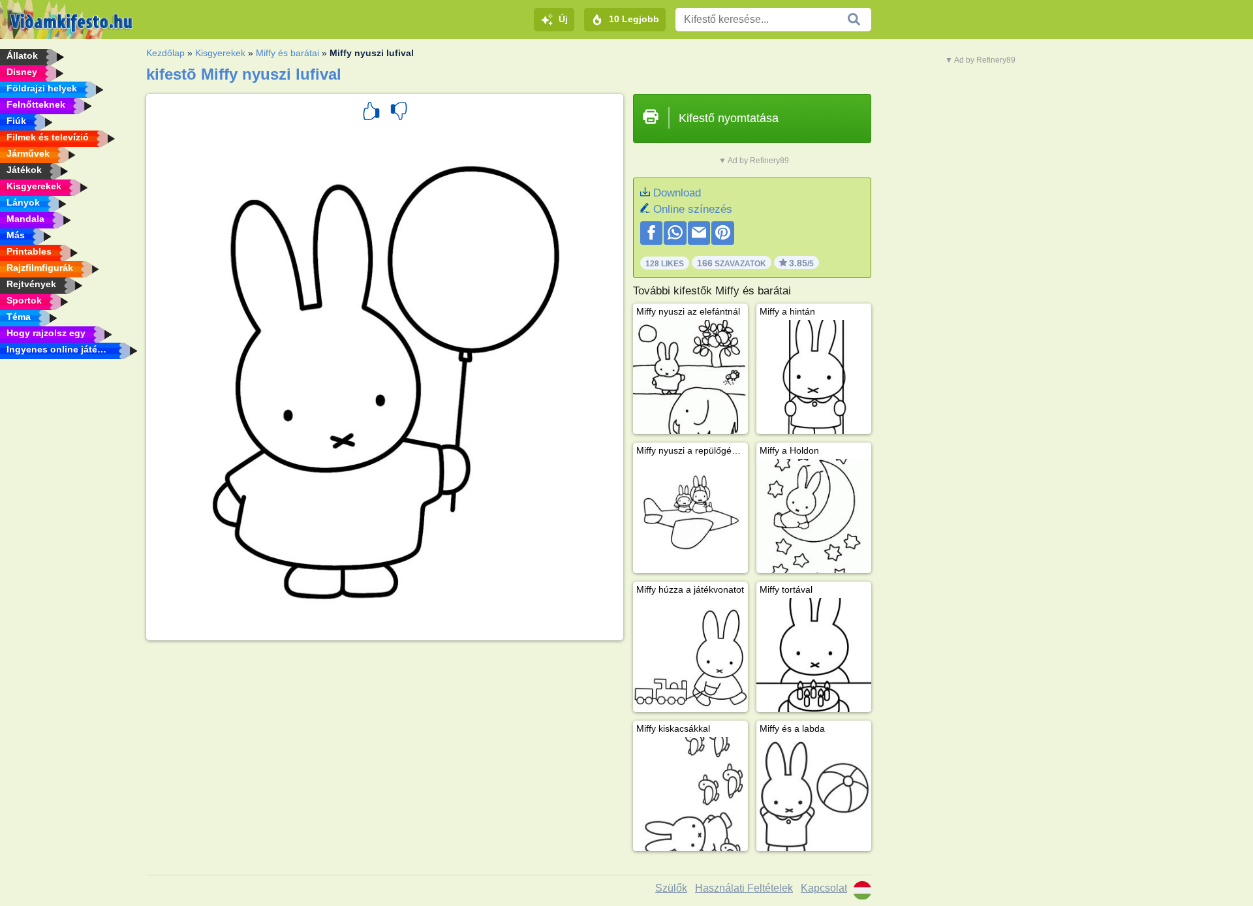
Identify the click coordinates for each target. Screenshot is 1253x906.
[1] (371, 113)
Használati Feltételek (744, 888)
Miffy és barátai (287, 53)
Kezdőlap (165, 53)
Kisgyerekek (220, 53)
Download (677, 193)
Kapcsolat (824, 888)
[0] (398, 113)
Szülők (671, 888)
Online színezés (692, 209)
